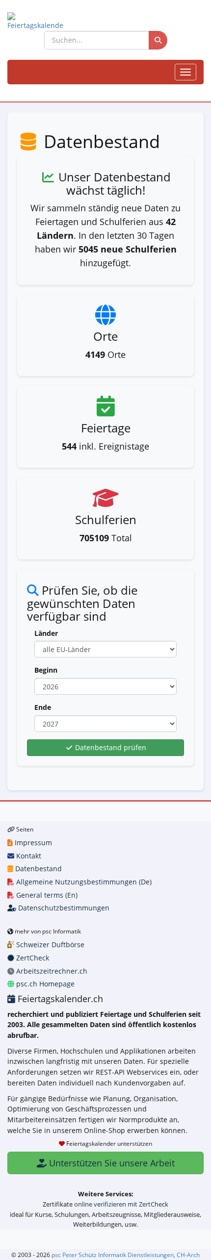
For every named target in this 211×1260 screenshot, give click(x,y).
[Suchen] (158, 40)
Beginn (45, 670)
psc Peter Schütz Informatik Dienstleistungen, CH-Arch (126, 1255)
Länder (46, 633)
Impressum (32, 842)
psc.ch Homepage (44, 983)
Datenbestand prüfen (109, 747)
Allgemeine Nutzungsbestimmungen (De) (83, 881)
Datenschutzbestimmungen (62, 907)
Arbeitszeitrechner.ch (50, 971)
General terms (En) (46, 895)
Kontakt (27, 855)
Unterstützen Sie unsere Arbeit (111, 1163)
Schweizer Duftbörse (49, 944)
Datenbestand (37, 868)
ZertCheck (31, 957)
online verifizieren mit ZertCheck (121, 1204)
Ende (42, 707)
